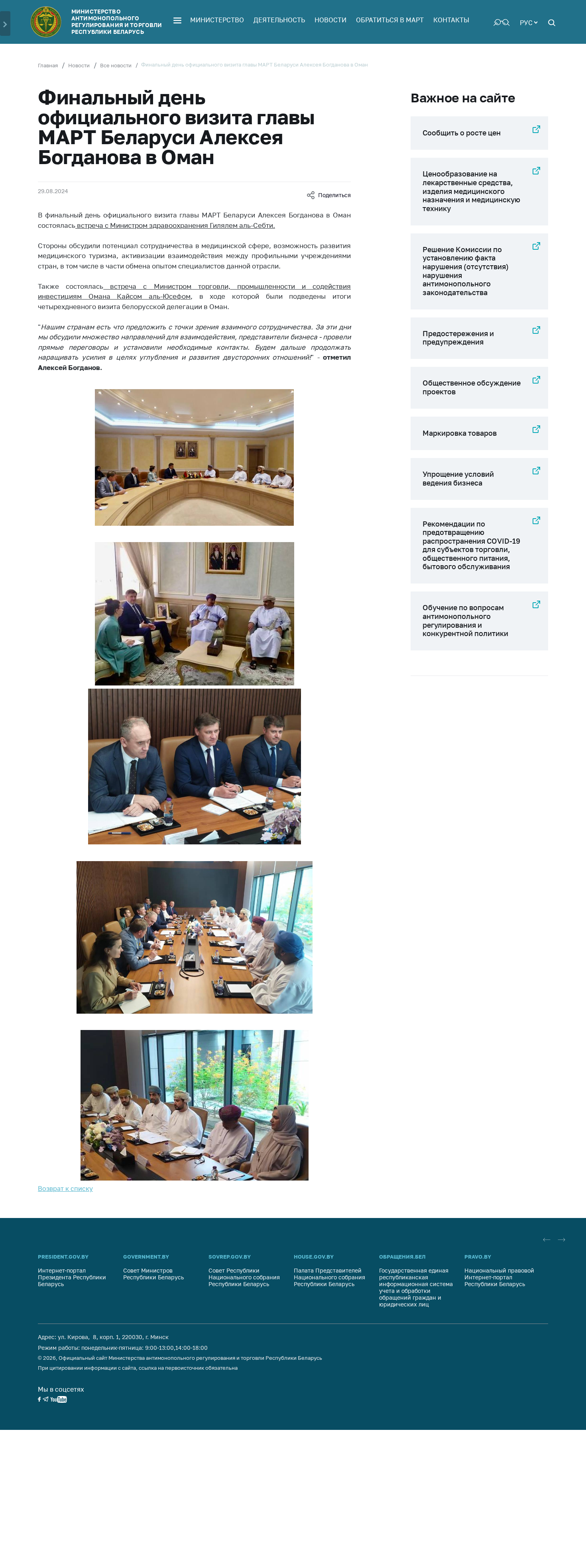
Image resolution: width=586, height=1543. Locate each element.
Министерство (217, 20)
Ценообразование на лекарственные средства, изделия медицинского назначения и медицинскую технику (471, 190)
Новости (330, 20)
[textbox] (528, 21)
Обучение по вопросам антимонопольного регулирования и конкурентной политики (465, 620)
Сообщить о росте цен (462, 132)
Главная (48, 65)
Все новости (116, 65)
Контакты (451, 20)
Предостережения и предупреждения (458, 338)
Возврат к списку (65, 1188)
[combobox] (528, 21)
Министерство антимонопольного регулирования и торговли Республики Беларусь (116, 21)
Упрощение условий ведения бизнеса (458, 478)
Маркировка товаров (460, 433)
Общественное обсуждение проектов (472, 387)
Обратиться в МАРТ (390, 20)
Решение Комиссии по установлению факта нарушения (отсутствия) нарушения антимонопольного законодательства (466, 271)
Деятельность (279, 20)
